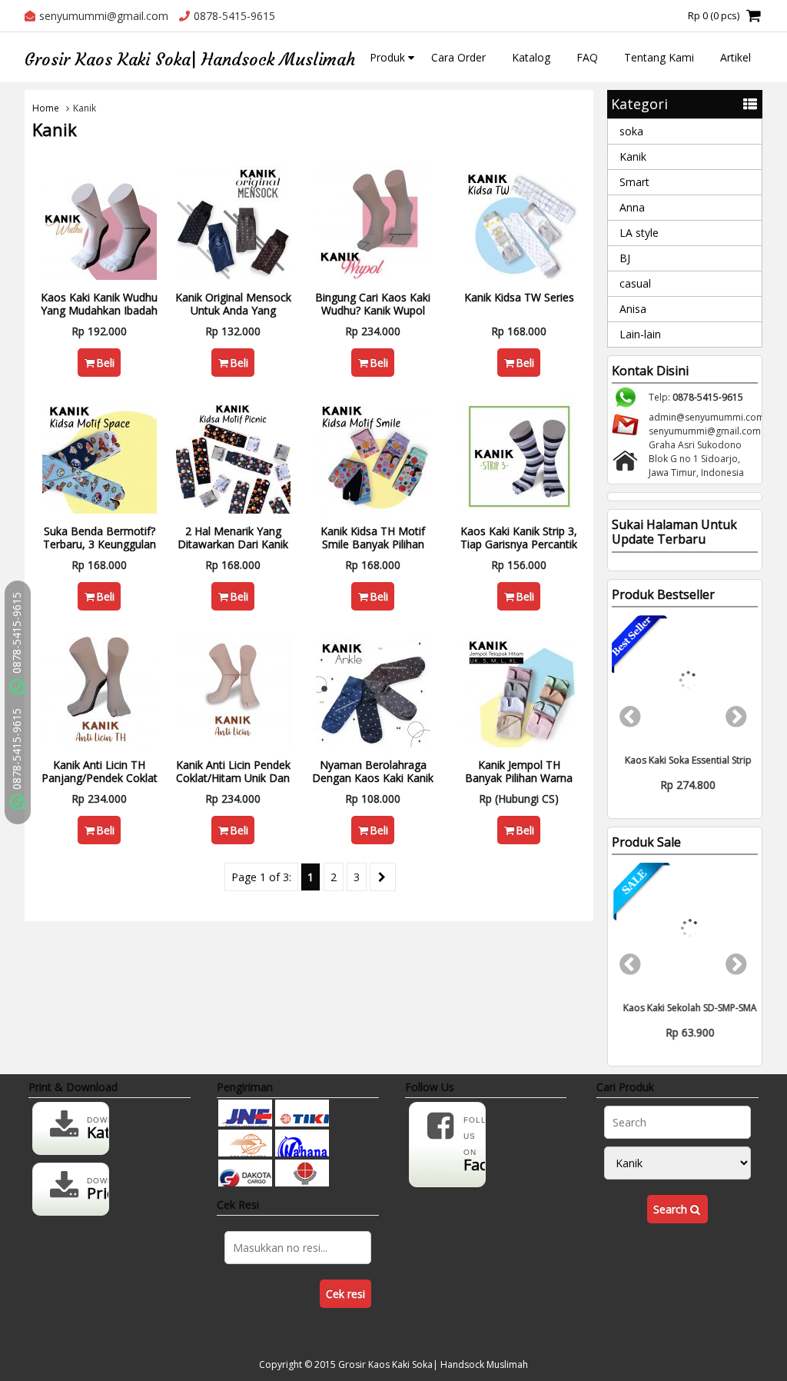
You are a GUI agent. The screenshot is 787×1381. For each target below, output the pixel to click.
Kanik (632, 156)
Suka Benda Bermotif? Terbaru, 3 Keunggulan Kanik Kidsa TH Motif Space (99, 550)
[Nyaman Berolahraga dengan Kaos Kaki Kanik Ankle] (373, 688)
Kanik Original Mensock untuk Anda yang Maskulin (233, 310)
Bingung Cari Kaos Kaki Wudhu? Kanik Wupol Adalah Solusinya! (372, 310)
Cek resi (345, 1293)
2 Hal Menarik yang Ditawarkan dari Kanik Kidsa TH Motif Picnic (233, 544)
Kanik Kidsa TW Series (519, 297)
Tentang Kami (659, 57)
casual (635, 283)
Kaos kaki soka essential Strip (685, 760)
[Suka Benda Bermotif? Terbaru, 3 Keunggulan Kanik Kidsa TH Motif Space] (99, 455)
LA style (639, 232)
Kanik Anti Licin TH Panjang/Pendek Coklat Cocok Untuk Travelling (100, 777)
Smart (634, 182)
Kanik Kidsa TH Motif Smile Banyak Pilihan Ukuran (372, 544)
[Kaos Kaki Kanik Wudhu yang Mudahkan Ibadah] (99, 221)
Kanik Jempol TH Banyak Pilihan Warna (519, 771)
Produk (387, 57)
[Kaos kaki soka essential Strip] (684, 680)
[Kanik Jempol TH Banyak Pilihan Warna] (519, 688)
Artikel (735, 57)
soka (631, 131)
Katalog (531, 57)
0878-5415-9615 (16, 750)
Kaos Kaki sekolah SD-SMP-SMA (685, 1007)
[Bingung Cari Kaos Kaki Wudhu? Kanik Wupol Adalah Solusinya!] (373, 221)
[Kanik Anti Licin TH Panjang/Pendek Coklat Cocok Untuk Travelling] (99, 688)
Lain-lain (640, 334)
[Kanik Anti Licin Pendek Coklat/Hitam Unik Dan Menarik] (233, 688)
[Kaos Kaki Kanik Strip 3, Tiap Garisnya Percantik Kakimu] (519, 455)
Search (671, 1209)
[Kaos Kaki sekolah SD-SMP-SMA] (684, 928)
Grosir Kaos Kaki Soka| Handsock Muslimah (190, 59)
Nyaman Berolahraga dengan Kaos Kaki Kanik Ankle (372, 777)
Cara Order (458, 57)
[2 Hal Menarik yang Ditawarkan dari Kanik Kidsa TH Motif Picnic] (233, 455)
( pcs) (713, 15)
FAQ (587, 57)
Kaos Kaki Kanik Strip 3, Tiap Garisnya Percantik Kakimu (518, 544)
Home (45, 108)
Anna (632, 207)
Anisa (632, 308)
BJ (624, 258)
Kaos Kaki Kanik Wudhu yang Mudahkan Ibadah (99, 304)
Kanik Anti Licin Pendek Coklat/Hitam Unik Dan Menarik (233, 777)
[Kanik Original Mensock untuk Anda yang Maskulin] (233, 221)
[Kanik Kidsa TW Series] (519, 221)
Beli (105, 362)
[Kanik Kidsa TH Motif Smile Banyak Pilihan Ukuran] (373, 455)
